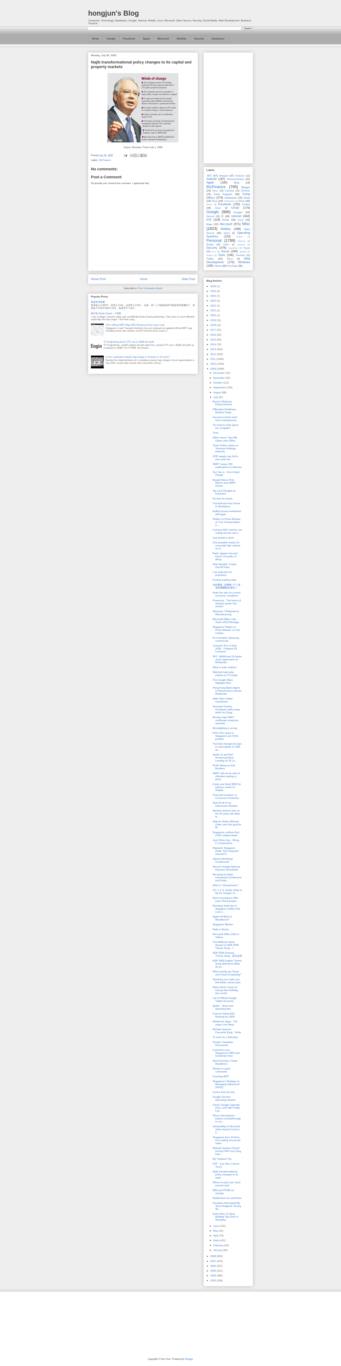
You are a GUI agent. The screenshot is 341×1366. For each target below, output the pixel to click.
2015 (213, 339)
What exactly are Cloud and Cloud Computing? (227, 973)
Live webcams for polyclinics (222, 573)
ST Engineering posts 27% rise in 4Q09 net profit (129, 341)
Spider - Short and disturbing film (223, 1007)
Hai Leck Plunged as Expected (224, 492)
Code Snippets (223, 194)
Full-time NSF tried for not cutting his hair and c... (227, 531)
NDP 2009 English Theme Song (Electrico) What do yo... (227, 963)
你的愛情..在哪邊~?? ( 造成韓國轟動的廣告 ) (226, 586)
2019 (213, 320)
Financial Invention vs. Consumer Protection (226, 796)
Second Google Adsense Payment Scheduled (226, 868)
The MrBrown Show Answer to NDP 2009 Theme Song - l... (226, 945)
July (215, 397)
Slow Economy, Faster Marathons (225, 1062)
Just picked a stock (223, 537)
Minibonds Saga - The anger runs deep (225, 1023)
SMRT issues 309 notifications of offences (227, 465)
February (218, 1245)
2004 (213, 1275)
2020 (213, 315)
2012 (213, 354)
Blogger (245, 187)
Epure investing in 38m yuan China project (225, 899)
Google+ (238, 212)
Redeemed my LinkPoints (227, 1198)
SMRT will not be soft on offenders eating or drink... (226, 776)
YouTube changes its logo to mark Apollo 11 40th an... (227, 746)
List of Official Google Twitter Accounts (225, 999)
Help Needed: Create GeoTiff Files (224, 566)
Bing (236, 182)
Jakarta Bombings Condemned (223, 860)
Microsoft (163, 38)
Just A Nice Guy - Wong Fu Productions (226, 842)
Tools (221, 255)
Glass (218, 208)
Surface (209, 255)
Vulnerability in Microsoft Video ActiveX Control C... (226, 1129)
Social (225, 251)
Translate (240, 255)
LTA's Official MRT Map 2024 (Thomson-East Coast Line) (134, 325)
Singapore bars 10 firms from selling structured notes (226, 1140)
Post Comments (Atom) (150, 288)
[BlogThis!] (135, 155)
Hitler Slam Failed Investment (222, 700)
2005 (213, 1270)
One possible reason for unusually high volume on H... (226, 545)
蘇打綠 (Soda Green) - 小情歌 (106, 313)
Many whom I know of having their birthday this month (225, 990)
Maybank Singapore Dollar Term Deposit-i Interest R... (226, 850)
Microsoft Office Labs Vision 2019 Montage (226, 621)
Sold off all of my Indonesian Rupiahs (225, 804)
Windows (244, 262)
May (216, 1230)
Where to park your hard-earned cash (227, 1184)
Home (95, 38)
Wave (230, 259)
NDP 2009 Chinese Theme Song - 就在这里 (227, 954)
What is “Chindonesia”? (226, 885)
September (219, 387)
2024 (213, 295)
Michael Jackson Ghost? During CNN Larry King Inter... (227, 1151)
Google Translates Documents (223, 1044)
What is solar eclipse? (225, 667)
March (217, 1240)
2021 (213, 310)
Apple (146, 38)
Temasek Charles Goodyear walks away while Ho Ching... (226, 709)
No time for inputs (222, 498)
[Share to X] (138, 155)
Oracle (239, 237)
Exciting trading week (224, 579)
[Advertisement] (228, 107)
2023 (213, 300)
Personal (214, 240)
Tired (215, 432)
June (216, 1225)
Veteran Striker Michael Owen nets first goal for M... (227, 824)
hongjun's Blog (113, 13)
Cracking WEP (221, 1076)
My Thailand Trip (222, 1158)
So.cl (214, 252)
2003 (213, 1280)
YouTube (232, 265)
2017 (213, 329)
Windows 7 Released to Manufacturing (226, 613)
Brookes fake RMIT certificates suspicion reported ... (226, 720)
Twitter (210, 258)
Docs (215, 200)
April (216, 1235)
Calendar (229, 191)
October (218, 382)
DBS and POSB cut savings (223, 1192)
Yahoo (217, 265)
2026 (213, 286)
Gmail (235, 207)
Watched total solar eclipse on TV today (225, 674)
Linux (240, 219)
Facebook (129, 38)
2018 (213, 325)
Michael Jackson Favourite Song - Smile (227, 1031)
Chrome (245, 190)
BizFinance (105, 160)
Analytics (240, 176)
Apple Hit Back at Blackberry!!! (222, 918)
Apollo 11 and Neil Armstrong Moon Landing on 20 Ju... (225, 757)
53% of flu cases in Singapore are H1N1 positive (225, 735)
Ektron (209, 204)
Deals (247, 197)
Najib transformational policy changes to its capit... (225, 1174)
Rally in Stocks (221, 929)
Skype (246, 248)
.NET (209, 175)
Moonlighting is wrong (225, 728)
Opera (227, 233)
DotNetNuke (229, 201)
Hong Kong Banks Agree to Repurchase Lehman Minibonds (227, 690)
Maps (209, 224)
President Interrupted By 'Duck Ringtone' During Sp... (227, 1206)
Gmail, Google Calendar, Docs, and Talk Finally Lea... (226, 1107)
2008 (213, 1256)
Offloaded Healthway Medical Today (224, 411)
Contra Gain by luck (224, 1092)
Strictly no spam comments (222, 1070)
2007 (213, 1261)
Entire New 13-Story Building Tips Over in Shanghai (225, 1216)
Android (211, 179)
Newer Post (98, 279)
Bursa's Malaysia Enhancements (222, 403)
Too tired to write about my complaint (225, 426)
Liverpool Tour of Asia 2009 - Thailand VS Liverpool (225, 648)
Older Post (188, 279)
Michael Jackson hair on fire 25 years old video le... (226, 813)
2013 (213, 349)
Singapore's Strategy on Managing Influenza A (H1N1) (226, 1084)
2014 (213, 344)
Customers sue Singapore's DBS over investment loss (226, 1052)
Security (199, 38)
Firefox (246, 204)
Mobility (181, 38)
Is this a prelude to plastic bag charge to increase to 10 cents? (137, 357)
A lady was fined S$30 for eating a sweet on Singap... (227, 787)
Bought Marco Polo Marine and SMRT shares (224, 482)
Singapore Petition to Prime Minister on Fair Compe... (226, 629)
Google (111, 38)
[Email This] (132, 155)
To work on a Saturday (225, 1037)
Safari (226, 244)
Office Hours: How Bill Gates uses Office (225, 439)
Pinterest (241, 241)
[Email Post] (125, 155)
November (219, 377)
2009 (213, 368)
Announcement (235, 179)
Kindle (225, 219)
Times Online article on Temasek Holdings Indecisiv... (225, 448)
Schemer (241, 245)
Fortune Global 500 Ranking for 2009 (224, 1015)
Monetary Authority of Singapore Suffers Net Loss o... (226, 908)
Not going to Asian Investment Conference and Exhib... (227, 877)
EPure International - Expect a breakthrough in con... (227, 1118)
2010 (213, 363)
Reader (210, 244)
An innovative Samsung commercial (226, 639)
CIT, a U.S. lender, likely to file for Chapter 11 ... (227, 891)
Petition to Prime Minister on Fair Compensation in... (227, 522)
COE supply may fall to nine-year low (225, 458)
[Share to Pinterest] (145, 155)
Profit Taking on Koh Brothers (224, 767)
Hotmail (210, 216)
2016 (213, 334)
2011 (213, 359)
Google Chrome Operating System (224, 1098)
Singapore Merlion (223, 924)
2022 (213, 305)
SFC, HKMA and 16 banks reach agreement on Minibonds (227, 659)
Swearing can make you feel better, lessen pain (227, 981)
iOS (208, 219)
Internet (236, 216)
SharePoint (233, 248)
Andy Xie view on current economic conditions (226, 594)
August (217, 392)
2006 (213, 1265)
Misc (246, 224)
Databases (218, 38)
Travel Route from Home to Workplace (226, 505)
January (218, 1250)
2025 (213, 291)
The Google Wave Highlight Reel (223, 681)
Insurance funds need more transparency (225, 419)
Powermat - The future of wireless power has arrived (227, 603)
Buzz (215, 191)
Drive (242, 200)
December (219, 372)
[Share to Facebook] (142, 155)
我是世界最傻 (98, 302)
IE (222, 216)
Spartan (243, 252)
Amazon (223, 175)
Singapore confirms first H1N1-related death (226, 834)
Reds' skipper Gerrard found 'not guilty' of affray (225, 556)
